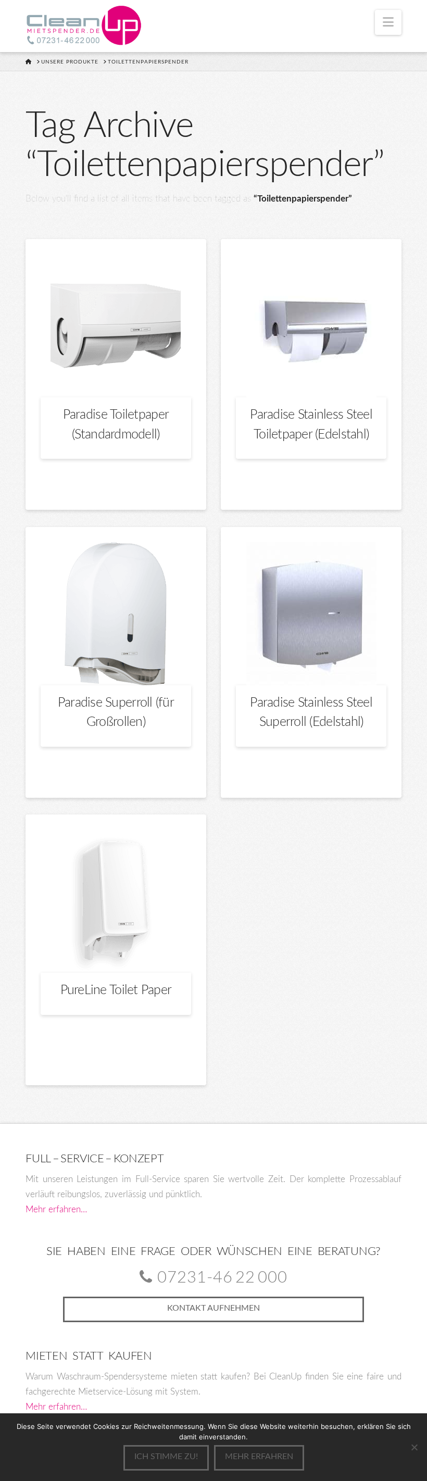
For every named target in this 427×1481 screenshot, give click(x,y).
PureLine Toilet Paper (116, 990)
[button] (388, 22)
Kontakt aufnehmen (213, 1308)
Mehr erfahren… (56, 1209)
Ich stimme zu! (166, 1456)
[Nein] (414, 1447)
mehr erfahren (259, 1456)
